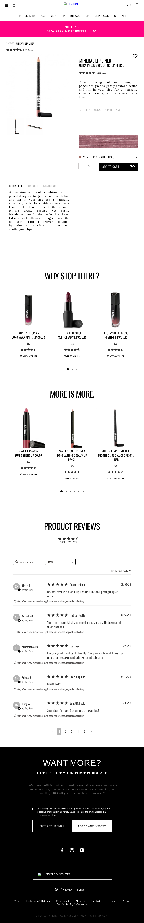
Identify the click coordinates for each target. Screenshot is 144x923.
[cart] (137, 5)
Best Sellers (26, 16)
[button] (52, 731)
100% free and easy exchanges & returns (72, 29)
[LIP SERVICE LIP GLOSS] (116, 310)
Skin (53, 16)
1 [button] (59, 731)
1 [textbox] (84, 165)
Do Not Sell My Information (72, 904)
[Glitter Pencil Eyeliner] (116, 428)
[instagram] (72, 850)
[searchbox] (28, 562)
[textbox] (72, 874)
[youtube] (82, 850)
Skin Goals (102, 16)
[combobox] (108, 157)
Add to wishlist (135, 55)
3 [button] (72, 731)
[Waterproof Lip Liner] (72, 428)
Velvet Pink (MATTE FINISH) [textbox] (98, 157)
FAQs (16, 900)
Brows (75, 16)
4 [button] (78, 731)
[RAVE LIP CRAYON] (28, 428)
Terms (112, 900)
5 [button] (84, 731)
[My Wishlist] (129, 6)
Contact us (97, 900)
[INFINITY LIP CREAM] (28, 310)
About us (80, 900)
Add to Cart (118, 166)
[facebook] (62, 850)
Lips (63, 16)
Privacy (126, 900)
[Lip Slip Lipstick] (72, 310)
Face (43, 16)
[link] (20, 49)
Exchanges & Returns (38, 900)
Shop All (120, 16)
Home (10, 43)
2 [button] (65, 731)
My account (62, 900)
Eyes (87, 16)
